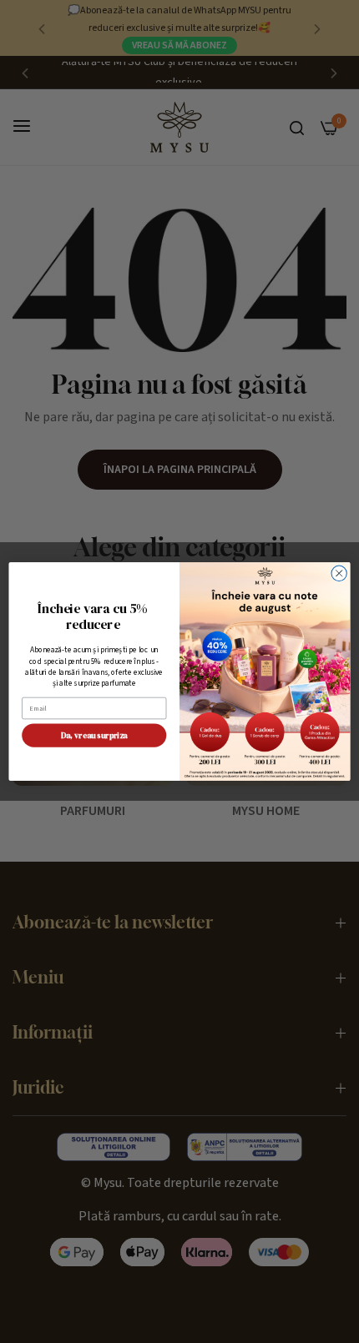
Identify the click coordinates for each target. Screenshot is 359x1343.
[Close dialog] (338, 573)
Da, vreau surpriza (94, 735)
